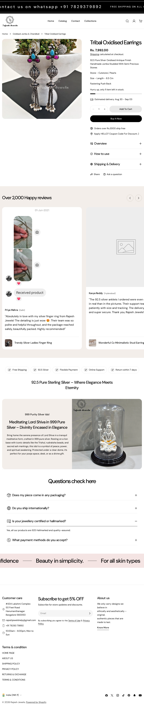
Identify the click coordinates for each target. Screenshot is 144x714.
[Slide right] (138, 198)
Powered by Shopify (36, 702)
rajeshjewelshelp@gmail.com (21, 620)
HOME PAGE (8, 652)
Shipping (94, 54)
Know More (103, 627)
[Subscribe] (90, 613)
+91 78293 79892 (15, 625)
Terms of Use (74, 620)
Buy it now (116, 118)
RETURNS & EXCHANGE (14, 674)
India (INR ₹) (12, 695)
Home (5, 34)
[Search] (127, 21)
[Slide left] (130, 198)
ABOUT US (7, 658)
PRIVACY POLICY (10, 669)
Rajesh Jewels (18, 702)
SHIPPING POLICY (11, 663)
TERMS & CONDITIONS (13, 679)
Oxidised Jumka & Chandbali (26, 34)
